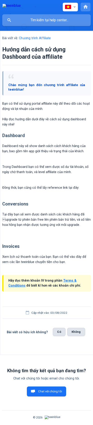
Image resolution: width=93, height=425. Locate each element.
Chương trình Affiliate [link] (35, 38)
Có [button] (59, 331)
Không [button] (76, 331)
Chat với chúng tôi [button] (50, 391)
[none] (11, 6)
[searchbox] (46, 20)
